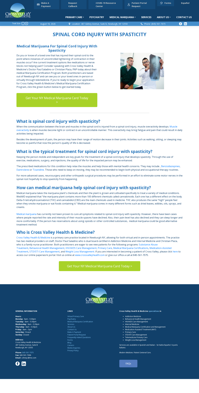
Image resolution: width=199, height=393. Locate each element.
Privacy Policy (73, 350)
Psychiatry (96, 17)
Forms (167, 3)
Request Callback (72, 5)
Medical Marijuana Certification (80, 321)
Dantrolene (22, 169)
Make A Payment (46, 5)
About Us (163, 17)
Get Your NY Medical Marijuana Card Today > (57, 100)
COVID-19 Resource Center (106, 5)
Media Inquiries (73, 348)
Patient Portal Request (139, 5)
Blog (69, 342)
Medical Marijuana (122, 17)
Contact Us (184, 17)
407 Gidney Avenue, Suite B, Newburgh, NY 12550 (104, 24)
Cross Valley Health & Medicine (33, 237)
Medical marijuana (26, 214)
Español (185, 3)
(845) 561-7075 (158, 24)
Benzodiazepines (170, 166)
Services (146, 17)
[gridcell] (99, 200)
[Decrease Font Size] (23, 23)
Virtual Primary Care (75, 316)
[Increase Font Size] (26, 23)
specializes (154, 311)
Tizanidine (38, 169)
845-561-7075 (28, 352)
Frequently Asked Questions (79, 337)
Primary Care (73, 17)
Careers (70, 345)
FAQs (128, 363)
